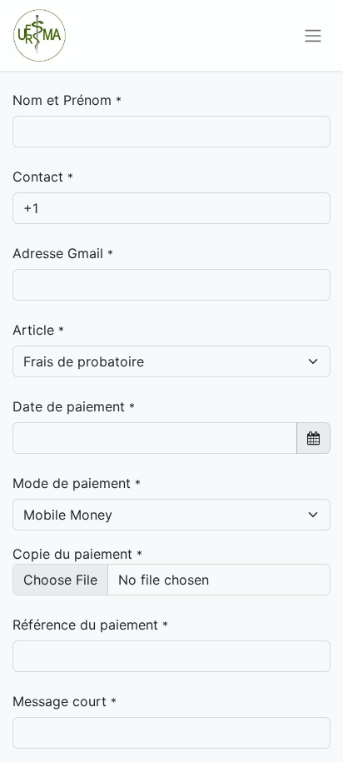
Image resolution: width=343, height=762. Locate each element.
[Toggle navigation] (313, 35)
